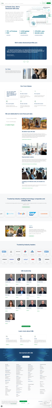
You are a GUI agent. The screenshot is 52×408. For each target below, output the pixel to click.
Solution (30, 381)
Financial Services (30, 373)
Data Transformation (18, 369)
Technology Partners (7, 376)
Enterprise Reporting (18, 383)
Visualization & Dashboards (19, 381)
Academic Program (7, 391)
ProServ (29, 387)
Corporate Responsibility (8, 389)
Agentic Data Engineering (19, 367)
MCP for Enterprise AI (7, 378)
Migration (29, 388)
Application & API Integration (19, 374)
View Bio (17, 284)
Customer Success (17, 3)
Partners (6, 392)
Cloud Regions (18, 388)
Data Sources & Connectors (7, 377)
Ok (23, 401)
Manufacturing (29, 377)
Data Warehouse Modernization (18, 373)
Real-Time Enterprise (30, 369)
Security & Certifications (19, 389)
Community (29, 389)
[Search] (40, 3)
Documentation (41, 367)
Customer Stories (42, 368)
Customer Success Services (43, 376)
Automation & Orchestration (19, 384)
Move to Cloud (18, 390)
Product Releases (42, 393)
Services (6, 383)
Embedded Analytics (18, 382)
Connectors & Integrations (19, 387)
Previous (24, 61)
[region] (14, 402)
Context (6, 367)
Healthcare (29, 375)
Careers (6, 393)
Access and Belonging (8, 390)
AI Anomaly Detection (18, 380)
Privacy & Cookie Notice (13, 403)
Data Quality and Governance (19, 370)
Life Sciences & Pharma (31, 376)
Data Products (18, 371)
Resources (21, 3)
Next (27, 61)
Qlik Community (40, 401)
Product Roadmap (42, 392)
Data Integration (18, 395)
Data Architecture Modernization (30, 370)
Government (29, 374)
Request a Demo (26, 356)
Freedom (6, 368)
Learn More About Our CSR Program (26, 139)
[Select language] (50, 1)
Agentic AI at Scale (30, 367)
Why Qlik (6, 3)
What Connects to (7, 374)
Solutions (12, 3)
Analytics (17, 396)
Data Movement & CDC (19, 368)
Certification (29, 386)
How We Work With (7, 380)
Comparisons (41, 385)
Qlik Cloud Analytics (18, 377)
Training (29, 385)
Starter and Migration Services (42, 377)
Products (9, 3)
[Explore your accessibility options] (1, 406)
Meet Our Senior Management (26, 326)
